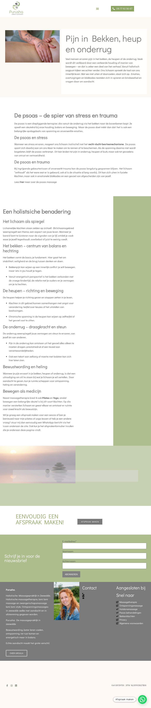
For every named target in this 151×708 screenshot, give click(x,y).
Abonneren (71, 574)
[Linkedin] (16, 685)
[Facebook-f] (7, 685)
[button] (97, 8)
